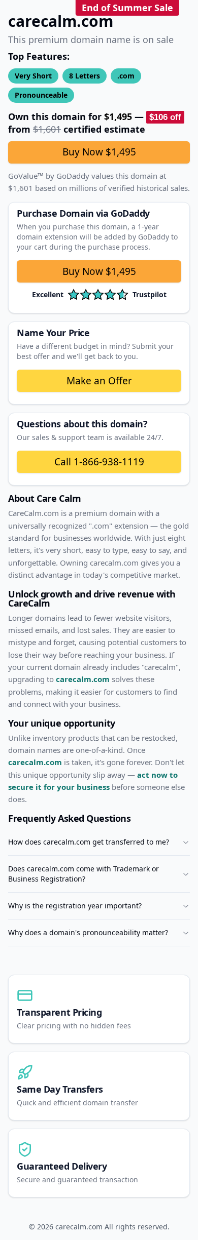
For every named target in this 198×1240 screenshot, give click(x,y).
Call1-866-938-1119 (99, 461)
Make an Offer (99, 380)
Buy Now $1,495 (99, 151)
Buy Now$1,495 (99, 271)
